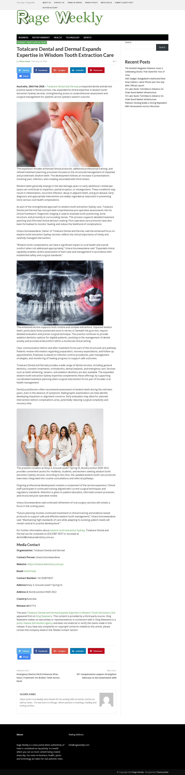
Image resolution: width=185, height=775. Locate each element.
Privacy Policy (91, 2)
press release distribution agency (35, 623)
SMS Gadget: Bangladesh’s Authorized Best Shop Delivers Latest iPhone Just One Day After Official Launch (145, 82)
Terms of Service (74, 2)
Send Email (30, 571)
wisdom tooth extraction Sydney (67, 530)
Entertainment (41, 37)
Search (128, 42)
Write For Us (106, 2)
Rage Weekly (138, 772)
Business (23, 37)
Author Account (50, 7)
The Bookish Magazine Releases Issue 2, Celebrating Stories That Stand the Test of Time (144, 71)
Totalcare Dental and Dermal (62, 86)
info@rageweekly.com (79, 745)
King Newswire (44, 616)
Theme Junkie (162, 772)
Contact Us (59, 2)
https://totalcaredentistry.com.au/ (45, 564)
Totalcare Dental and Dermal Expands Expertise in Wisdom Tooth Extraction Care (71, 612)
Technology (72, 37)
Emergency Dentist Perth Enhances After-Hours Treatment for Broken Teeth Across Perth (38, 678)
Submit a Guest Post (124, 2)
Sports (87, 37)
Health (58, 37)
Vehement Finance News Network (31, 42)
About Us (47, 2)
